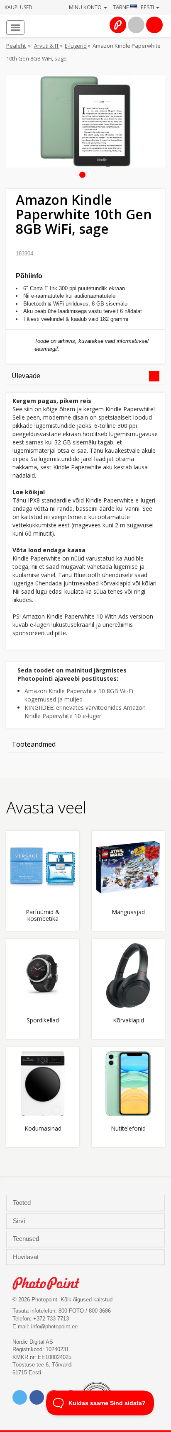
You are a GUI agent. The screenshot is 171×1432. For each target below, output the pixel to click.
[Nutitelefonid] (128, 1083)
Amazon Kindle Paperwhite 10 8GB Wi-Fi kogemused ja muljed (78, 695)
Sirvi (20, 1221)
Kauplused (18, 7)
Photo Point (50, 1283)
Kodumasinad (42, 1128)
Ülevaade (26, 375)
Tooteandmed (34, 744)
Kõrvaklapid (128, 1020)
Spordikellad (43, 1020)
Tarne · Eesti (134, 7)
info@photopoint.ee (54, 1326)
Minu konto (86, 7)
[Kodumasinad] (42, 1083)
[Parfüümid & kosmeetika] (42, 867)
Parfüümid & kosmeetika (43, 915)
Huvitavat (26, 1257)
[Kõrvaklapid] (128, 975)
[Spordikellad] (42, 975)
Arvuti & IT (46, 45)
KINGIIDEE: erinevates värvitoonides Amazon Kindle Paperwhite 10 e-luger (85, 712)
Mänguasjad (128, 912)
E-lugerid (76, 45)
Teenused (27, 1238)
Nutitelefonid (128, 1128)
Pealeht (16, 45)
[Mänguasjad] (128, 867)
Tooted (22, 1202)
